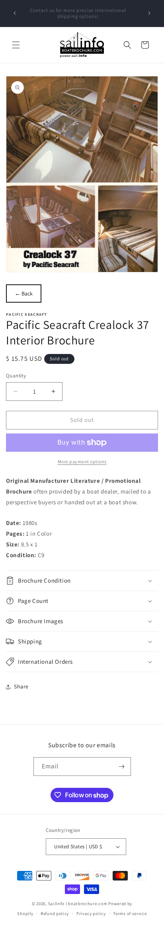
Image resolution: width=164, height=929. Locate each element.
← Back (24, 293)
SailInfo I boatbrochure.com (77, 903)
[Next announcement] (149, 13)
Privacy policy (91, 913)
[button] (16, 45)
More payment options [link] (82, 461)
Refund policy (55, 913)
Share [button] (21, 686)
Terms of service (129, 913)
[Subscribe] (122, 766)
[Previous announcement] (14, 13)
